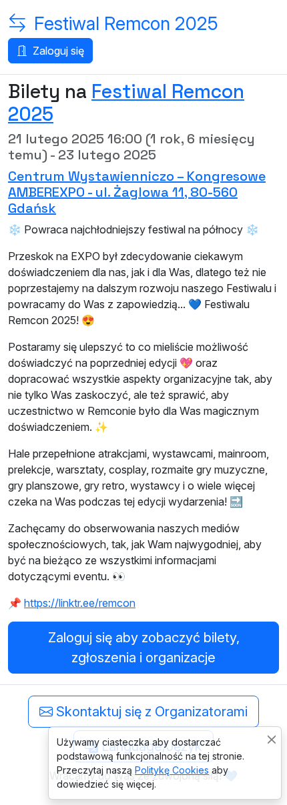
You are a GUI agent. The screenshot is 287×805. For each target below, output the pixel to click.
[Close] (272, 739)
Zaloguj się (57, 50)
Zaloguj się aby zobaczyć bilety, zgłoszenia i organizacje (144, 648)
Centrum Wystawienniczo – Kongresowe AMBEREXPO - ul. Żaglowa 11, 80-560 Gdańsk (137, 192)
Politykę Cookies (172, 770)
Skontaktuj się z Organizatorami (150, 712)
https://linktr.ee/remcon (79, 603)
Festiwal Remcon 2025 (126, 24)
